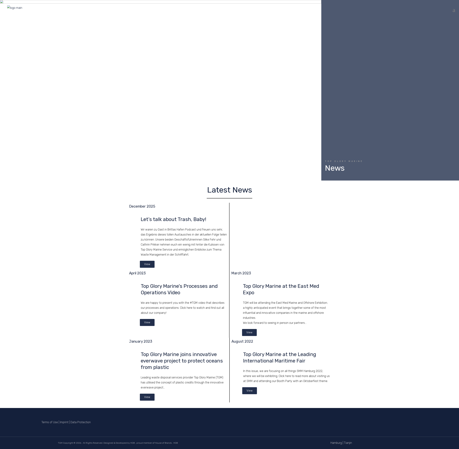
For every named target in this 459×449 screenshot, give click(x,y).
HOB (132, 443)
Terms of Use (49, 422)
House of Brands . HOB (166, 443)
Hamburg (336, 443)
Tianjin (348, 443)
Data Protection (80, 422)
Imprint (64, 422)
